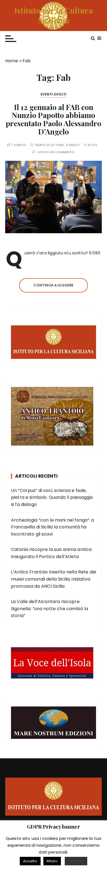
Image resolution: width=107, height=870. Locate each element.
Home (11, 61)
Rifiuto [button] (52, 861)
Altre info (76, 861)
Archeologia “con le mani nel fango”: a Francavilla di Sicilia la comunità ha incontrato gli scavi (52, 527)
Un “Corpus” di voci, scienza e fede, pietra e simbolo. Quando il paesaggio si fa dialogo (52, 497)
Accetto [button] (30, 861)
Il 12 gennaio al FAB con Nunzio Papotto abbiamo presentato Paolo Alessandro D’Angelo (53, 119)
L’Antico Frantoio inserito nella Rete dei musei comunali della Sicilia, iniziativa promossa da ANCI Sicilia (53, 579)
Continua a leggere (53, 285)
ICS (94, 145)
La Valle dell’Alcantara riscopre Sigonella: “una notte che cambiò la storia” (49, 608)
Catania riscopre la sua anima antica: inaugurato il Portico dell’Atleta (51, 553)
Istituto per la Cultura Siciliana (53, 15)
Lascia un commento (56, 152)
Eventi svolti (53, 94)
